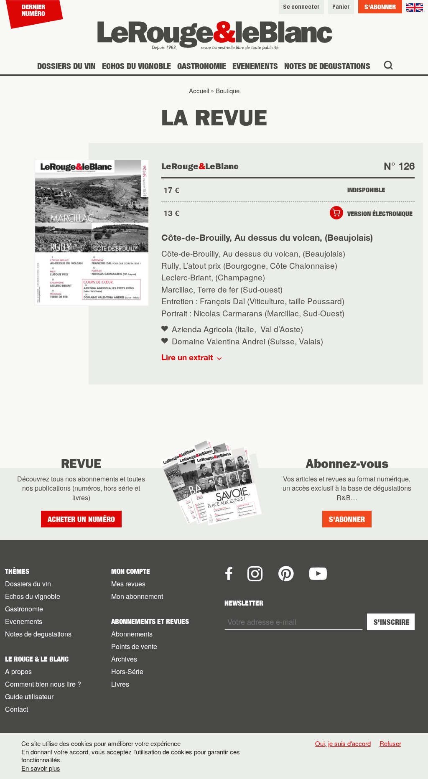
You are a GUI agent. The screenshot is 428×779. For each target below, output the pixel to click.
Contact (16, 709)
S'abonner (380, 7)
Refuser (390, 743)
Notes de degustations (327, 66)
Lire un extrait (187, 357)
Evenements (255, 66)
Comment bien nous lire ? (43, 684)
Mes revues (128, 583)
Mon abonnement (137, 596)
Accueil (199, 90)
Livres (120, 684)
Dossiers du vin (66, 66)
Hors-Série (127, 671)
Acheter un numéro (81, 519)
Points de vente (134, 646)
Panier (341, 6)
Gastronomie (201, 66)
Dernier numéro (33, 10)
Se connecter (301, 6)
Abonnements (132, 634)
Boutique (227, 90)
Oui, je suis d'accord (343, 743)
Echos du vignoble (136, 66)
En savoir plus (40, 768)
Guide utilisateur (29, 696)
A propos (18, 671)
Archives (124, 659)
